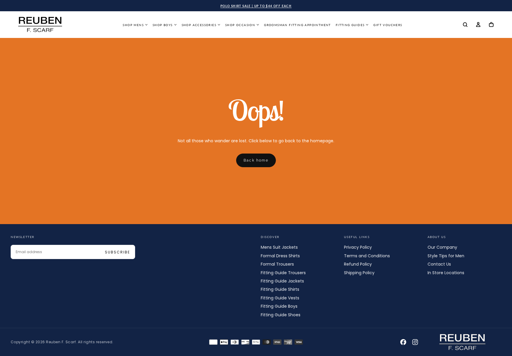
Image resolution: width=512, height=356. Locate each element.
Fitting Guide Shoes (280, 315)
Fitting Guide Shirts (280, 289)
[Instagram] (415, 342)
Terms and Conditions (367, 256)
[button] (465, 25)
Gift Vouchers (387, 25)
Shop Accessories (199, 25)
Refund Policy (358, 264)
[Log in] (478, 25)
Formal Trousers (277, 264)
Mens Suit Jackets (279, 247)
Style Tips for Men (446, 256)
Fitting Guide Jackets (282, 281)
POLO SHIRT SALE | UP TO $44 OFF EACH (256, 6)
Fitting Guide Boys (279, 306)
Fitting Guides (350, 25)
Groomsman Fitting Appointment (297, 25)
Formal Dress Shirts (280, 256)
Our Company (442, 247)
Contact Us (439, 264)
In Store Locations (446, 273)
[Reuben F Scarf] (462, 342)
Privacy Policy (358, 247)
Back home (256, 160)
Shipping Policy (359, 273)
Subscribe (117, 252)
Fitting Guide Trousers (283, 273)
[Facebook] (403, 342)
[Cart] (491, 25)
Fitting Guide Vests (280, 298)
